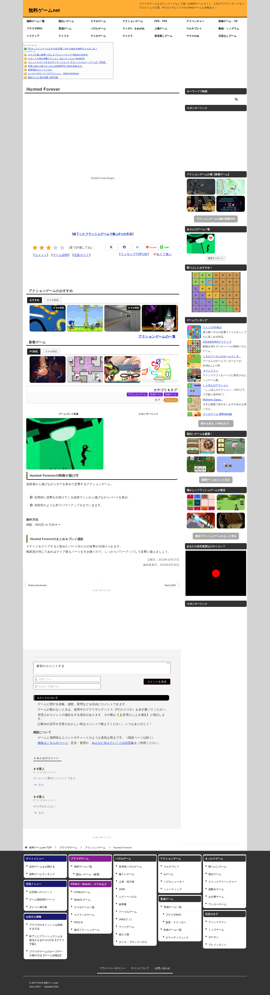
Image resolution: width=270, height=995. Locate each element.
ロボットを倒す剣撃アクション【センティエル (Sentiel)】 (56, 58)
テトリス (64, 35)
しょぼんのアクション (215, 385)
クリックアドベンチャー (222, 881)
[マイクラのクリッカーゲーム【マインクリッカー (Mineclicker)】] (231, 446)
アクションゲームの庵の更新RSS (216, 218)
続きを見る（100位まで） (216, 423)
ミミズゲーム (216, 929)
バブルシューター (174, 881)
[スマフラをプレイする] (84, 318)
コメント (41, 255)
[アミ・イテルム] (230, 204)
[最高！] (62, 247)
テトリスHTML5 (212, 327)
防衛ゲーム (171, 394)
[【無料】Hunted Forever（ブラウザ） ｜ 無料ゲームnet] (201, 244)
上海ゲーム (160, 28)
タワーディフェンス (177, 937)
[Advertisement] (180, 60)
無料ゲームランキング (42, 874)
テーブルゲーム (128, 911)
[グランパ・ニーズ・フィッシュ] (230, 187)
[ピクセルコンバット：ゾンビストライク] (201, 204)
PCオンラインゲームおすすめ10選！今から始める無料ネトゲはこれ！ (63, 48)
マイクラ (128, 35)
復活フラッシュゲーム (87, 929)
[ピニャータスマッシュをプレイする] (47, 369)
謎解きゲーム (216, 889)
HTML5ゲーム (82, 892)
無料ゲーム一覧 (36, 21)
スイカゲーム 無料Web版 (217, 414)
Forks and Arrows (37, 585)
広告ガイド (81, 255)
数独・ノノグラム (229, 28)
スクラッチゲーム (84, 914)
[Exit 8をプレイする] (121, 318)
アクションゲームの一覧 (157, 336)
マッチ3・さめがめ (134, 28)
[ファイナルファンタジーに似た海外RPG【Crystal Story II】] (231, 502)
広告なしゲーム (228, 35)
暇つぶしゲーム (217, 866)
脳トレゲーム (126, 874)
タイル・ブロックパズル (133, 941)
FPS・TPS (160, 21)
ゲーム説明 (60, 255)
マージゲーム (126, 926)
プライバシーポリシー (113, 968)
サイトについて (140, 968)
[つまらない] (35, 247)
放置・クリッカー (175, 922)
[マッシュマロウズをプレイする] (84, 369)
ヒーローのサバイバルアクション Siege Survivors (53, 73)
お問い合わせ (162, 968)
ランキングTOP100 (134, 254)
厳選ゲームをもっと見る (216, 479)
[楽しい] (55, 247)
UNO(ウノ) (125, 919)
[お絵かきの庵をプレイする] (159, 369)
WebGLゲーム (82, 899)
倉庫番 (123, 904)
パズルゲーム (98, 28)
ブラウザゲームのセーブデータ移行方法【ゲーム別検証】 (46, 953)
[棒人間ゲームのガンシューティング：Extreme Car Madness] (231, 520)
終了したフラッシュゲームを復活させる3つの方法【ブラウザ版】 (46, 940)
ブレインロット (217, 944)
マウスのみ (192, 35)
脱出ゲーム (214, 874)
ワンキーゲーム (217, 904)
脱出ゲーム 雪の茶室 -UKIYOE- (43, 77)
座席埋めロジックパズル (40, 70)
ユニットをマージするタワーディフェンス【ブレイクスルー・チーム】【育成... (67, 62)
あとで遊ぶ (164, 254)
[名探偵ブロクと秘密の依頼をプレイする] (121, 369)
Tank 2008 (170, 585)
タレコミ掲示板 (38, 907)
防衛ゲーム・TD (228, 21)
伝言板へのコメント (40, 891)
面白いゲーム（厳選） (89, 874)
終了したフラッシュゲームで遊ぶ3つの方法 (102, 233)
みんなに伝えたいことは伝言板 (113, 742)
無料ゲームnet (44, 10)
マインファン (210, 370)
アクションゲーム (133, 21)
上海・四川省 (126, 881)
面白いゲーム (66, 21)
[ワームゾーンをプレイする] (47, 318)
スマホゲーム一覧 (84, 907)
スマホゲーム (98, 21)
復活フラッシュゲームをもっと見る (215, 536)
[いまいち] (42, 247)
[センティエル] (201, 187)
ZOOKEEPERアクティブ (217, 341)
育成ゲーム (65, 28)
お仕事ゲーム (216, 896)
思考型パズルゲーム (130, 866)
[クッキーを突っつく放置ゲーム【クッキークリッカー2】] (201, 446)
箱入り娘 (124, 934)
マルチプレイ (194, 28)
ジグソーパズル (128, 896)
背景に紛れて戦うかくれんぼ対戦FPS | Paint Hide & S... (55, 66)
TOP (40, 847)
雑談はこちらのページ (53, 742)
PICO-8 (78, 922)
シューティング (173, 889)
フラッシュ (171, 400)
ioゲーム (168, 874)
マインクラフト (217, 922)
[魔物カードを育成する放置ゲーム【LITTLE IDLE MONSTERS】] (201, 464)
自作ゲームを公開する (42, 866)
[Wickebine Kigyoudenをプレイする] (159, 318)
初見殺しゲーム (163, 35)
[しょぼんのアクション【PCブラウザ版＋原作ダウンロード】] (231, 464)
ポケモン (213, 937)
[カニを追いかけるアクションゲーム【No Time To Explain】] (201, 520)
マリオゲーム (98, 35)
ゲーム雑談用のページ (42, 899)
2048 (122, 889)
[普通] (48, 247)
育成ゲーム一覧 (173, 907)
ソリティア (33, 35)
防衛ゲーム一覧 (173, 929)
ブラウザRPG (34, 28)
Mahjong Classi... (213, 399)
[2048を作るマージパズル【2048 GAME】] (201, 502)
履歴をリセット (216, 258)
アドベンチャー (195, 21)
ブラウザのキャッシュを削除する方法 (46, 926)
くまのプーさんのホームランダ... (222, 356)
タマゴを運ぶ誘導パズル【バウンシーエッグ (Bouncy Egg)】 (58, 54)
